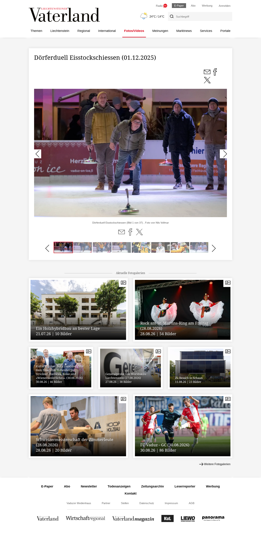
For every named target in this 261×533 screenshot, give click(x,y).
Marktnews (184, 31)
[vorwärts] (223, 153)
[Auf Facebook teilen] (130, 234)
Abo (193, 5)
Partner (106, 503)
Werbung (207, 5)
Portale (225, 31)
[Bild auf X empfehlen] (207, 82)
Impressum (171, 503)
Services (206, 31)
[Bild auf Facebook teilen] (215, 74)
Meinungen (160, 31)
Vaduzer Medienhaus (79, 503)
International (107, 31)
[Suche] (171, 16)
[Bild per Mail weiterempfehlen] (207, 74)
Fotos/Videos (134, 31)
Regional (83, 31)
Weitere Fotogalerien (217, 464)
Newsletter (89, 486)
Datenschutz (146, 503)
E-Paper (179, 5)
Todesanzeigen (119, 486)
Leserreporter (185, 486)
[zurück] (37, 153)
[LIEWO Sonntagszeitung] (188, 521)
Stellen (125, 503)
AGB (191, 503)
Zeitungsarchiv (152, 486)
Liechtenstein (59, 31)
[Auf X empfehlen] (139, 234)
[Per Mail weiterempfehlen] (121, 234)
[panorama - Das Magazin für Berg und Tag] (213, 521)
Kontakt (131, 493)
